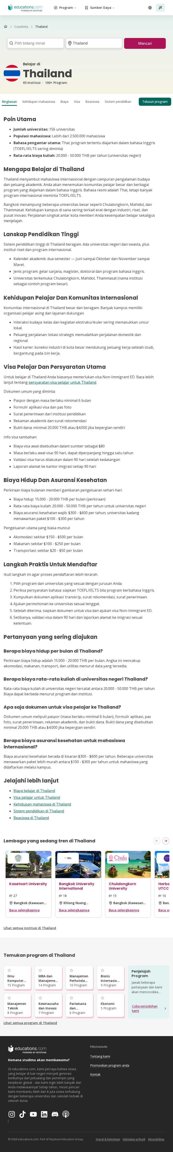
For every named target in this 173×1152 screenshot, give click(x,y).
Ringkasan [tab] (9, 101)
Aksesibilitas (156, 1139)
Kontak (95, 1074)
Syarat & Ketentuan (108, 1139)
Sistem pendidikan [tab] (118, 101)
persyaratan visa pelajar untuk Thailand (62, 382)
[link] (41, 26)
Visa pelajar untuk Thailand (37, 797)
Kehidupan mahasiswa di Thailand (42, 804)
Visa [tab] (77, 101)
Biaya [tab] (64, 101)
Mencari (145, 43)
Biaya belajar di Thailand (34, 790)
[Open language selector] (150, 8)
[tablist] (86, 101)
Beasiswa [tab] (92, 101)
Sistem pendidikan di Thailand (39, 811)
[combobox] (34, 43)
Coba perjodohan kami (144, 1008)
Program (66, 7)
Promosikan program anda (109, 1065)
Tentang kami (100, 1056)
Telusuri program (155, 101)
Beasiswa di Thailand (31, 817)
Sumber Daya (100, 7)
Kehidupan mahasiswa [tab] (38, 101)
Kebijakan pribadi (134, 1139)
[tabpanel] (86, 468)
